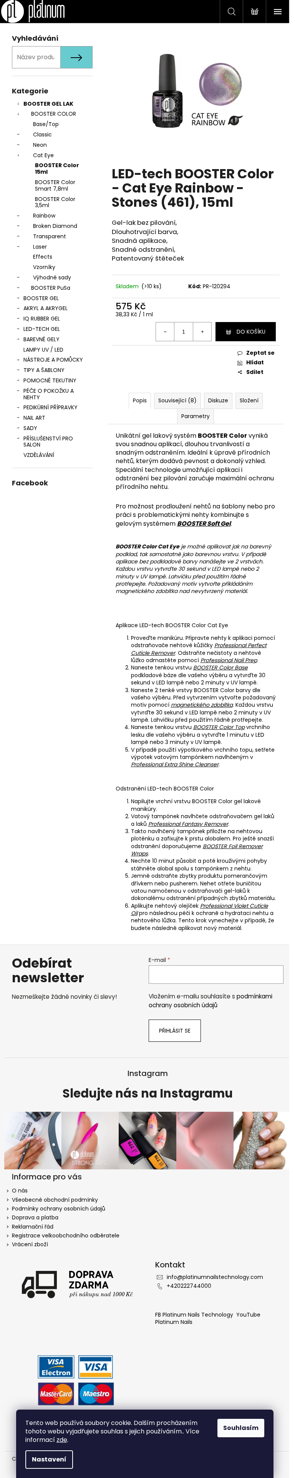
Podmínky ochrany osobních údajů (58, 1208)
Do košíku (251, 331)
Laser (40, 247)
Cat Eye (43, 155)
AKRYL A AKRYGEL (45, 308)
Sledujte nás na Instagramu (148, 1094)
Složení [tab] (249, 400)
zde (61, 1439)
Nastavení (49, 1459)
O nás (20, 1190)
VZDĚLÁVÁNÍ (38, 455)
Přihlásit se (175, 1031)
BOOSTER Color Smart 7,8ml (55, 185)
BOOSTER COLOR (53, 114)
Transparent (49, 236)
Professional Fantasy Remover (188, 824)
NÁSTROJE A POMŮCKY (53, 360)
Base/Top (46, 124)
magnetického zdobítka (202, 705)
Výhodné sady (52, 277)
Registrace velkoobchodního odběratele (65, 1235)
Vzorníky (44, 267)
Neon (40, 145)
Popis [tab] (140, 400)
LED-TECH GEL (41, 329)
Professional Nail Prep (229, 660)
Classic (42, 134)
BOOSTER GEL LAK (48, 104)
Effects (42, 257)
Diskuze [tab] (218, 400)
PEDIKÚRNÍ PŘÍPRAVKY (50, 407)
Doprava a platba (35, 1217)
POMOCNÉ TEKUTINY (49, 380)
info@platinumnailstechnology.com (215, 1277)
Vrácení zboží (30, 1244)
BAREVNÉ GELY (41, 339)
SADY (30, 428)
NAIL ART (34, 418)
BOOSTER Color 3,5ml (55, 202)
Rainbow (44, 215)
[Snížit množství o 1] (165, 331)
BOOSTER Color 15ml (57, 168)
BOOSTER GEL (41, 298)
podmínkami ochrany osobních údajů (210, 1000)
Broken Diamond (55, 226)
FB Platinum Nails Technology (195, 1315)
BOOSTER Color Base (220, 667)
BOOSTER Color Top (219, 727)
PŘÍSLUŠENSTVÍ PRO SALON (48, 442)
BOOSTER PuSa (50, 288)
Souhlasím (241, 1427)
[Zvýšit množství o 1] (202, 331)
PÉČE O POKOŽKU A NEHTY (48, 394)
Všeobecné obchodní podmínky (55, 1200)
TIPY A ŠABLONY (44, 370)
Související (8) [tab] (177, 400)
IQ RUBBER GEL (41, 318)
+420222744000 (189, 1286)
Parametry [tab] (195, 416)
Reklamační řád (32, 1227)
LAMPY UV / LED (43, 350)
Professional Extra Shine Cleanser (175, 764)
